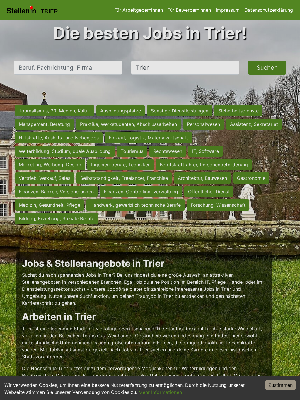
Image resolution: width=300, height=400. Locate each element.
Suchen (267, 67)
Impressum (228, 10)
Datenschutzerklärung (268, 10)
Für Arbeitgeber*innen (138, 10)
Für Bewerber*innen (189, 10)
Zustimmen (280, 385)
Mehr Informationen (160, 392)
